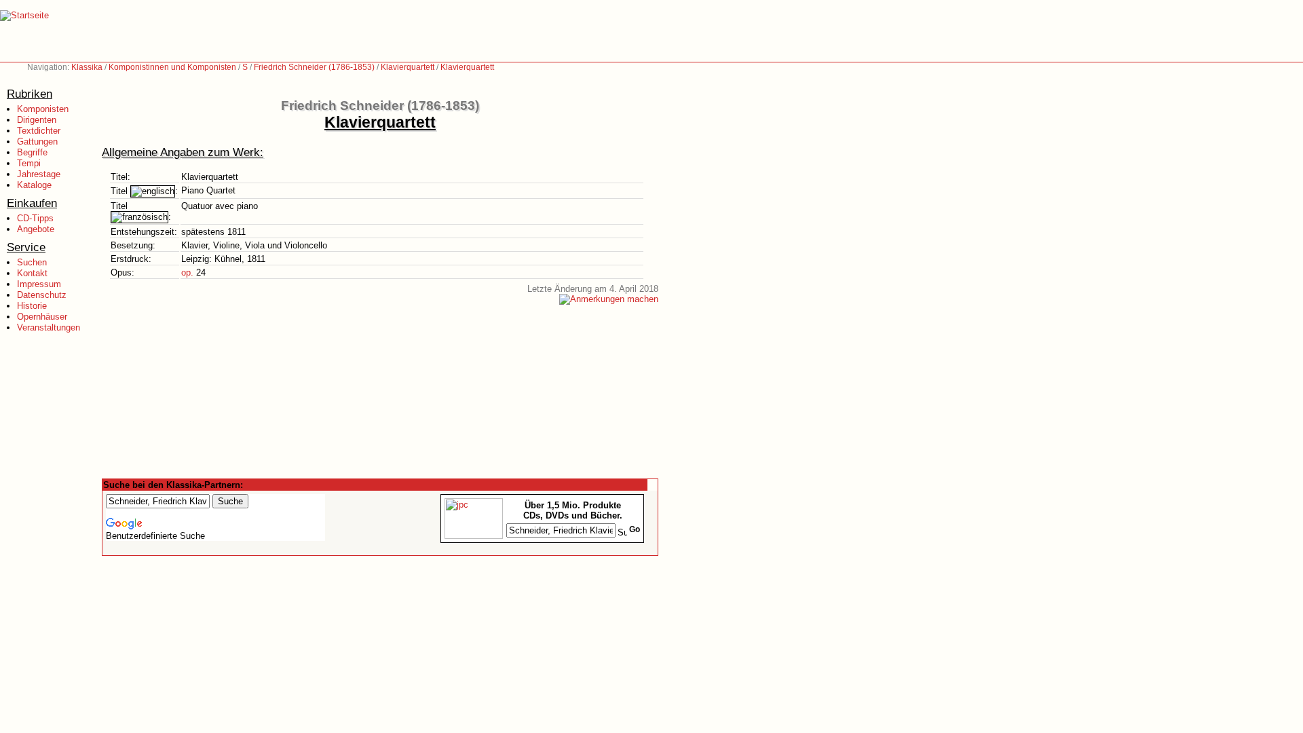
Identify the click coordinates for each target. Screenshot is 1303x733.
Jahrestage (38, 174)
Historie (32, 306)
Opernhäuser (42, 317)
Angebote (35, 229)
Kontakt (32, 273)
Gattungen (37, 141)
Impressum (39, 284)
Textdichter (38, 131)
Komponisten (43, 109)
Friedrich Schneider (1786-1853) (314, 67)
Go (634, 529)
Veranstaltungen (48, 327)
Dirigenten (36, 120)
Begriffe (32, 152)
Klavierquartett (407, 67)
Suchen (32, 262)
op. (187, 272)
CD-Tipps (35, 218)
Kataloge (34, 185)
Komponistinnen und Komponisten (172, 67)
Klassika (86, 67)
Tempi (29, 163)
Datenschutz (42, 295)
